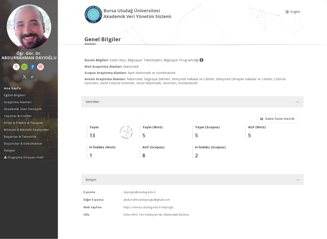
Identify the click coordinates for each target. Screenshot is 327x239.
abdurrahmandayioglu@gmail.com (146, 200)
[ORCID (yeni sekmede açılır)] (24, 66)
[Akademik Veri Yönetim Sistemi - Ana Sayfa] (94, 14)
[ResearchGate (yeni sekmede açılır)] (32, 77)
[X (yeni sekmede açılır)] (24, 77)
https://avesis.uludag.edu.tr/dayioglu (148, 207)
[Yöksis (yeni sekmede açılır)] (40, 66)
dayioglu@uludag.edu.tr (139, 192)
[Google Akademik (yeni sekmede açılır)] (16, 66)
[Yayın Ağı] (126, 132)
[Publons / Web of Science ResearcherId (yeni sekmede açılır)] (32, 66)
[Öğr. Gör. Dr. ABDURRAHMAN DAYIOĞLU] (29, 26)
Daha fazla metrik (280, 118)
